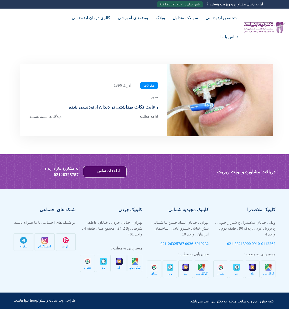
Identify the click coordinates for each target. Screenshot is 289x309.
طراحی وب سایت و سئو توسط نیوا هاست (45, 300)
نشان (220, 273)
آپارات (66, 246)
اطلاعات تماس (108, 171)
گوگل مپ (268, 273)
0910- (256, 244)
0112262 (268, 244)
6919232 (202, 244)
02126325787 (180, 4)
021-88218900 (239, 244)
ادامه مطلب (149, 116)
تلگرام (23, 246)
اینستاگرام (44, 246)
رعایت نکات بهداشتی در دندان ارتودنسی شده (113, 106)
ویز (236, 273)
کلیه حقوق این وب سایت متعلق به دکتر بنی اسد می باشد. (231, 301)
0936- (190, 244)
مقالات (149, 85)
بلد (252, 273)
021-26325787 (172, 244)
